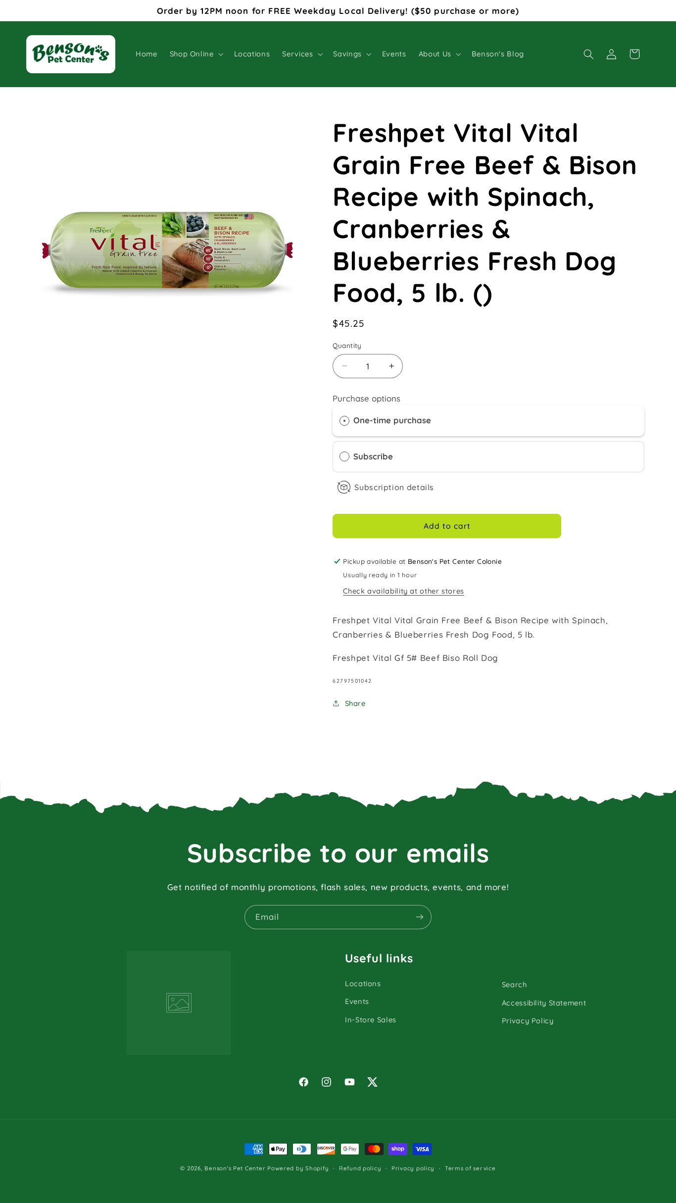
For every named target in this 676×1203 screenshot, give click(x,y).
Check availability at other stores (403, 590)
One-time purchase (392, 420)
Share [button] (355, 702)
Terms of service (470, 1168)
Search (514, 984)
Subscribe (374, 456)
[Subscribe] (419, 917)
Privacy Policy (528, 1020)
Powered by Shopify (298, 1168)
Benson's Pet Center (234, 1168)
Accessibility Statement (544, 1002)
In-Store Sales (370, 1019)
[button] (195, 54)
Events (357, 1001)
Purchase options (366, 398)
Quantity (347, 345)
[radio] (344, 420)
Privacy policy (413, 1168)
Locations (363, 983)
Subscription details (394, 487)
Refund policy (360, 1168)
